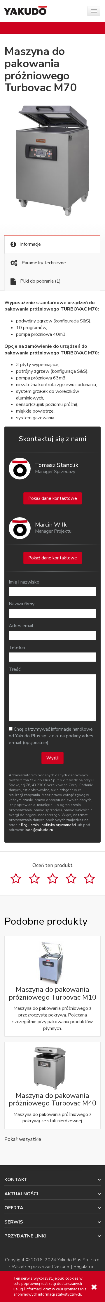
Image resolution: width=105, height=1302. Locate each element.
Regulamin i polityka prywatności (48, 825)
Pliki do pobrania (40, 281)
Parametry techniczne (43, 263)
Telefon (17, 647)
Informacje (30, 244)
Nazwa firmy (21, 604)
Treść (14, 669)
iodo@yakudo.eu (39, 829)
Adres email (21, 626)
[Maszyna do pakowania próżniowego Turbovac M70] (52, 161)
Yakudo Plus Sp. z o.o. (78, 1260)
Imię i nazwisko (24, 582)
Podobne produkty (45, 921)
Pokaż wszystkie (22, 1139)
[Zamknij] (94, 1287)
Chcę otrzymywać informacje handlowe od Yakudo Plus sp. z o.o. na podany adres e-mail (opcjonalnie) (51, 736)
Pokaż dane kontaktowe (52, 498)
